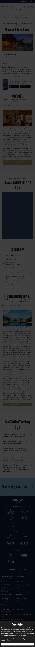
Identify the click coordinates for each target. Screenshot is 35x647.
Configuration (30, 633)
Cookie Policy (22, 635)
